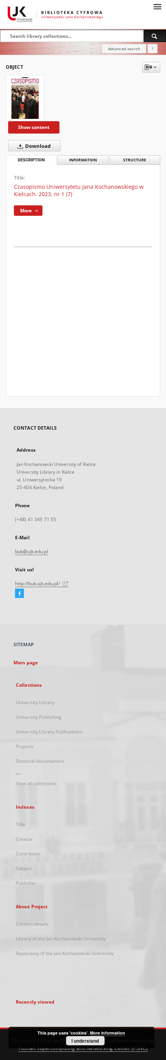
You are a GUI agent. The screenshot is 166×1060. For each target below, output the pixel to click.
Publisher (26, 883)
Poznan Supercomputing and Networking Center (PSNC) (83, 1048)
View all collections (36, 783)
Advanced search (124, 48)
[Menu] (157, 6)
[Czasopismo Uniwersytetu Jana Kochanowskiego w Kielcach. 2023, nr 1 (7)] (25, 98)
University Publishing (39, 717)
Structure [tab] (134, 160)
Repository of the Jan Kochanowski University (64, 953)
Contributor (28, 853)
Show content (33, 127)
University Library (35, 702)
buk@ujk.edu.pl (31, 551)
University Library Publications (49, 731)
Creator (24, 839)
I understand (85, 1040)
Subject (24, 868)
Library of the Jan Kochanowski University (61, 938)
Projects (25, 746)
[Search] (155, 36)
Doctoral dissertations (40, 761)
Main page (26, 662)
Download (37, 146)
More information (107, 1033)
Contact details (32, 924)
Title (20, 824)
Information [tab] (83, 160)
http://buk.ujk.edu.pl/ (38, 583)
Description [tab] (31, 160)
